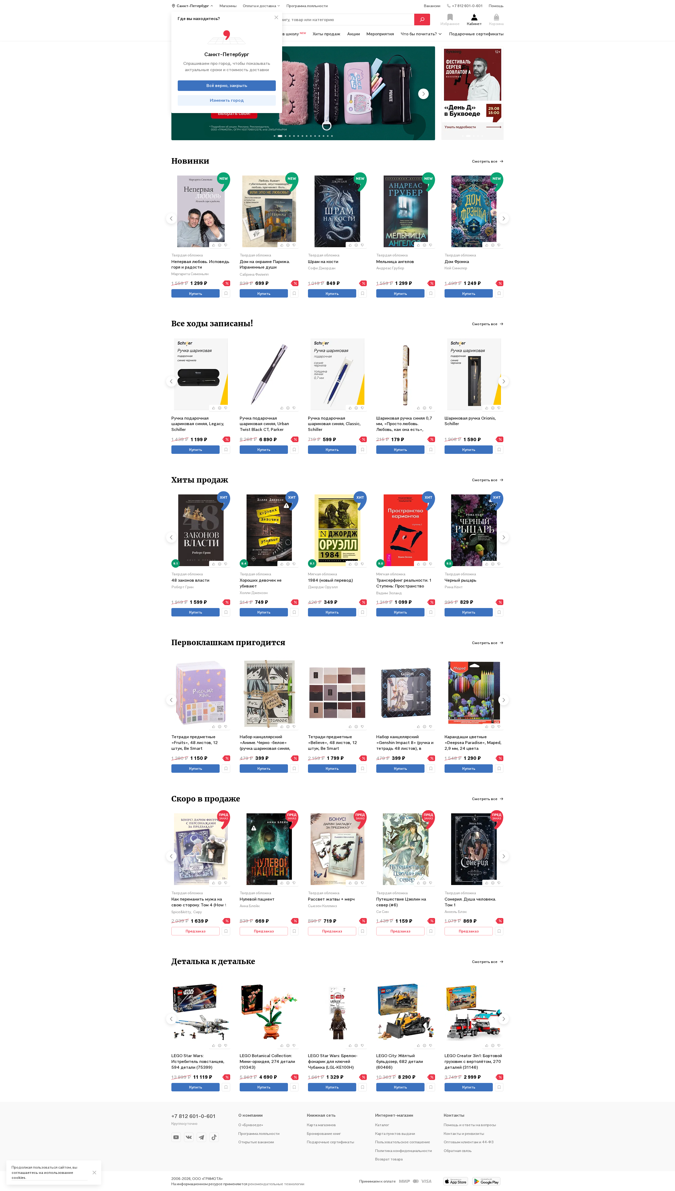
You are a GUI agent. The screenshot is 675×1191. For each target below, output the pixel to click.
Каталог (382, 1124)
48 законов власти (190, 580)
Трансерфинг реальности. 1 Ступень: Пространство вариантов (403, 583)
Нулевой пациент (257, 899)
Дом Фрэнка (457, 261)
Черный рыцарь (460, 580)
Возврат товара (389, 1159)
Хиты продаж (326, 33)
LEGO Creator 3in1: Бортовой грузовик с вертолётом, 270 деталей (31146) (473, 1061)
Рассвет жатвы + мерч (331, 899)
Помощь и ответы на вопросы (470, 1124)
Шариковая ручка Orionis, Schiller (470, 420)
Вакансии (432, 5)
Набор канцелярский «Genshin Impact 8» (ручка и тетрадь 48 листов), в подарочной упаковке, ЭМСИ (405, 742)
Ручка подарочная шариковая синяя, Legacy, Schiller (197, 423)
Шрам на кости (323, 261)
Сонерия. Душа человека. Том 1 (470, 901)
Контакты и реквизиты (464, 1133)
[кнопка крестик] (276, 17)
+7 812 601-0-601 (193, 1116)
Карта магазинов (321, 1124)
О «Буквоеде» (250, 1124)
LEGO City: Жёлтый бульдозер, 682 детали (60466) (399, 1061)
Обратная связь (458, 1150)
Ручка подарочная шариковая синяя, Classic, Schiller (334, 423)
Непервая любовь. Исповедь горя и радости (200, 264)
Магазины (228, 5)
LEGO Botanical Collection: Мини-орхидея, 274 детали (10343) (267, 1061)
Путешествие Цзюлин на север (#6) (401, 901)
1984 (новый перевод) (330, 580)
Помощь (496, 5)
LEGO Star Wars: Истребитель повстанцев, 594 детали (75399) (197, 1061)
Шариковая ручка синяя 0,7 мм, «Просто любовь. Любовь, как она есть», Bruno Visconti (404, 423)
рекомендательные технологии (276, 1184)
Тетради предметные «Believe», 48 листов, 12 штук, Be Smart (332, 742)
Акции (353, 33)
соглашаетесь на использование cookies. (42, 1175)
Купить (195, 293)
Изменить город (227, 100)
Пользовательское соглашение (402, 1142)
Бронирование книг (324, 1133)
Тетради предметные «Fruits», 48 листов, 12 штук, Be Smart (194, 742)
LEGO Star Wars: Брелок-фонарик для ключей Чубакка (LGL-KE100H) (333, 1061)
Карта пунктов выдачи (395, 1133)
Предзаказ (195, 931)
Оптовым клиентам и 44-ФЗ (469, 1142)
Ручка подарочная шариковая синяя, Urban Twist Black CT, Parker (264, 423)
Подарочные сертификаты (476, 33)
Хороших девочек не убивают (261, 583)
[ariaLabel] (94, 1172)
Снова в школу (287, 33)
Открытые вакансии (256, 1142)
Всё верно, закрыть (226, 85)
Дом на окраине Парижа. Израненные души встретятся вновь (265, 265)
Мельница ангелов (395, 261)
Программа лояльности (258, 1133)
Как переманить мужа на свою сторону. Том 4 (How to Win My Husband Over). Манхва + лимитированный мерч (200, 902)
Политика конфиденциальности (403, 1150)
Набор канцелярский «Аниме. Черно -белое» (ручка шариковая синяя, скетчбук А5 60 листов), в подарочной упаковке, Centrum (266, 742)
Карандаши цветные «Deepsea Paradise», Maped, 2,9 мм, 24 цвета (473, 742)
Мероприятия (380, 33)
